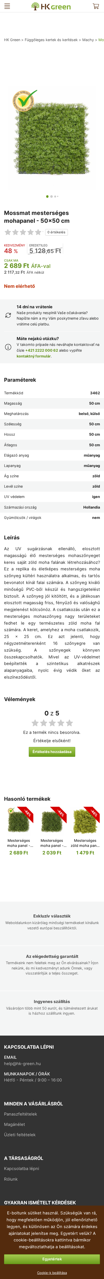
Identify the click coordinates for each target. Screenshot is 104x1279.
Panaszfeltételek (20, 1114)
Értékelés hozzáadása (52, 751)
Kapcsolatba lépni (21, 1168)
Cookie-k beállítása (52, 1273)
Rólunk (11, 1179)
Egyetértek (52, 1259)
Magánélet (14, 1124)
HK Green (36, 4)
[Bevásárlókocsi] (96, 6)
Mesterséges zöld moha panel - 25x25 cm (85, 845)
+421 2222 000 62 (41, 350)
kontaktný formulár (34, 356)
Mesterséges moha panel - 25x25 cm (18, 845)
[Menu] (7, 6)
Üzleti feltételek (20, 1134)
